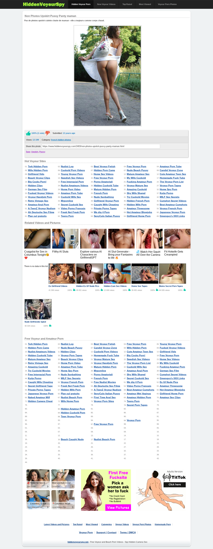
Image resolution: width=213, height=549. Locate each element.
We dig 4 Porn (102, 212)
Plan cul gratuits (37, 216)
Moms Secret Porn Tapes (171, 286)
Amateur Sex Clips (170, 397)
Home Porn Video (71, 189)
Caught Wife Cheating (106, 204)
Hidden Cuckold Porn (73, 412)
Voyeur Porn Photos (167, 4)
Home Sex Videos (103, 174)
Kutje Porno (166, 193)
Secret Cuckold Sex (72, 204)
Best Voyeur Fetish (104, 166)
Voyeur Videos (122, 524)
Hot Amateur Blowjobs (139, 212)
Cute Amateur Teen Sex (173, 174)
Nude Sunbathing (104, 197)
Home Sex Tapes (139, 286)
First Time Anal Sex (105, 397)
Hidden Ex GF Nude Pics (87, 286)
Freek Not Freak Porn (73, 212)
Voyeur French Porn (171, 208)
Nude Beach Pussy (137, 170)
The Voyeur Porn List (172, 181)
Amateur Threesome (138, 208)
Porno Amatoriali (103, 181)
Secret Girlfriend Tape (40, 386)
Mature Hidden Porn (105, 189)
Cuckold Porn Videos (73, 170)
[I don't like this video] (47, 133)
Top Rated (127, 4)
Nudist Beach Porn (71, 397)
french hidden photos (61, 140)
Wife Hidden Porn (38, 170)
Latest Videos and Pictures (56, 524)
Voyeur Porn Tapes (170, 185)
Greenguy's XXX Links (172, 216)
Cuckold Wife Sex (71, 197)
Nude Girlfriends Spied (35, 322)
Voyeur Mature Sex (137, 185)
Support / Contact (106, 532)
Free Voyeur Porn (136, 166)
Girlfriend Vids (36, 174)
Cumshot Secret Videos (173, 200)
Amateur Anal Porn (38, 204)
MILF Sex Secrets (169, 197)
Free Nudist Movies (105, 382)
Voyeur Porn (134, 420)
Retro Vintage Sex (38, 200)
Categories (106, 524)
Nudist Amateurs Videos (74, 185)
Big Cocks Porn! (37, 181)
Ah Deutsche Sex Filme (41, 212)
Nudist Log (67, 166)
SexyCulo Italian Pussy (107, 216)
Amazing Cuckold (137, 189)
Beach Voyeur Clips (39, 178)
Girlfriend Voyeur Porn (106, 200)
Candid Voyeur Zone (171, 170)
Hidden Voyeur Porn (81, 4)
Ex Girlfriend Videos (58, 286)
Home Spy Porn (168, 189)
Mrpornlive (67, 200)
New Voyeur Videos (106, 4)
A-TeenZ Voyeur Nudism (41, 208)
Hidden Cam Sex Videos (115, 286)
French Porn (101, 193)
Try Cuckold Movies (138, 197)
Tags (28, 152)
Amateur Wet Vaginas (139, 393)
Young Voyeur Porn (72, 174)
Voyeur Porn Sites (104, 401)
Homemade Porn (163, 524)
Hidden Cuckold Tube (106, 185)
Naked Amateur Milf (39, 397)
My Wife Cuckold (136, 178)
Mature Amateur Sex (138, 174)
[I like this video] (28, 133)
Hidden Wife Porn (137, 204)
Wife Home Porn (70, 401)
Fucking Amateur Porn (139, 181)
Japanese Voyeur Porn (172, 212)
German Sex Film (37, 189)
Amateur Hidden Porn (139, 397)
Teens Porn (67, 216)
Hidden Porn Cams (104, 170)
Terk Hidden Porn (38, 166)
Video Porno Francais (73, 208)
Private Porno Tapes (105, 208)
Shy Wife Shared (136, 193)
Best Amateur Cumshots (173, 204)
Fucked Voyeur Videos (40, 193)
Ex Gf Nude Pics (169, 382)
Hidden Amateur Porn (73, 408)
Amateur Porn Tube (171, 166)
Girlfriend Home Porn (139, 216)
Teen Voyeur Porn (71, 416)
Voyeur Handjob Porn (40, 197)
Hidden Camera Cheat (40, 401)
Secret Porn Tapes (137, 405)
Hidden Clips (35, 185)
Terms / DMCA (128, 532)
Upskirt (34, 152)
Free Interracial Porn (72, 181)
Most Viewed (145, 4)
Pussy (42, 152)
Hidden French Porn (138, 200)
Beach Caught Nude (72, 439)
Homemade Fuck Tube (172, 178)
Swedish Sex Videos (72, 178)
